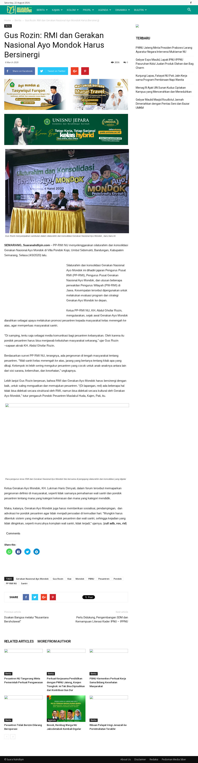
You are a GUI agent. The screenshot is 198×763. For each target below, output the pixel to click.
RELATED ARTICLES (19, 641)
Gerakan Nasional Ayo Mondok (32, 578)
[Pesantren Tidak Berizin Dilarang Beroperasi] (23, 708)
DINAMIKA (121, 10)
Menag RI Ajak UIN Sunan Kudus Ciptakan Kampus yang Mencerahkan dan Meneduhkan (164, 89)
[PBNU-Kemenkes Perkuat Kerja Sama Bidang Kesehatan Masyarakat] (109, 662)
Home (7, 20)
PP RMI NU (11, 583)
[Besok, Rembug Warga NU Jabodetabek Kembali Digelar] (66, 708)
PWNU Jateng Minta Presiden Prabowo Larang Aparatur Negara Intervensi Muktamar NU (164, 49)
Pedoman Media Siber (174, 759)
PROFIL (87, 10)
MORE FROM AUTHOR (54, 641)
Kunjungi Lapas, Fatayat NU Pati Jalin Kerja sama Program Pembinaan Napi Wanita (161, 77)
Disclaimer (140, 759)
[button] (189, 9)
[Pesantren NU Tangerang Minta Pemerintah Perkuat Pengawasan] (23, 662)
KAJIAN (56, 10)
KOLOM (71, 10)
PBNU (91, 578)
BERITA (41, 10)
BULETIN (139, 10)
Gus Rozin (58, 578)
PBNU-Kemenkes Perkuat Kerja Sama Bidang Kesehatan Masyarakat (108, 682)
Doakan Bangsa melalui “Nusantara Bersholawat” (26, 619)
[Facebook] (191, 2)
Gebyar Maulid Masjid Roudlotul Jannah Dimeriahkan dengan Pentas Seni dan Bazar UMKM (162, 103)
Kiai (69, 578)
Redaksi (154, 759)
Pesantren (103, 578)
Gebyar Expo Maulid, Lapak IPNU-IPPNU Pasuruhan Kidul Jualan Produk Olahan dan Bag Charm (165, 63)
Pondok (118, 578)
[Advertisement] (33, 289)
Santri (24, 583)
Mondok (80, 578)
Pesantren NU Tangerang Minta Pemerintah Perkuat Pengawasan (23, 682)
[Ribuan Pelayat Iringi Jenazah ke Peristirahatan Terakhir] (109, 708)
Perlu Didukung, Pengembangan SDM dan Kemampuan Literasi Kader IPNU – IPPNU (102, 619)
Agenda (52, 720)
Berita (18, 20)
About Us (125, 759)
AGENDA (103, 10)
